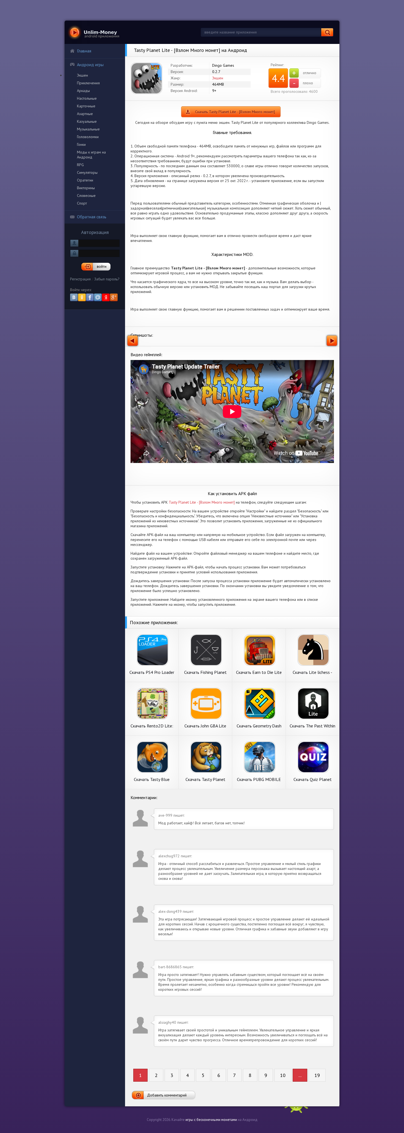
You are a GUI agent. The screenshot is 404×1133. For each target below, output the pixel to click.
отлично (304, 73)
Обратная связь (91, 216)
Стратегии (85, 180)
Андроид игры (90, 64)
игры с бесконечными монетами (211, 1119)
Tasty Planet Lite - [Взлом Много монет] (202, 502)
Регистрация (80, 279)
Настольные (87, 98)
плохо (303, 83)
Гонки (81, 144)
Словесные (86, 195)
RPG (80, 164)
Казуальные (87, 121)
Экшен (82, 75)
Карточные (86, 106)
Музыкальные (88, 129)
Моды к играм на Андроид (91, 155)
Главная (84, 51)
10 (283, 1075)
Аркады (83, 90)
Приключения (88, 82)
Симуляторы (87, 172)
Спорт (82, 203)
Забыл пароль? (107, 279)
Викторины (86, 187)
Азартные (85, 113)
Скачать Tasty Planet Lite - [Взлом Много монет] (235, 111)
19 (317, 1075)
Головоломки (88, 136)
